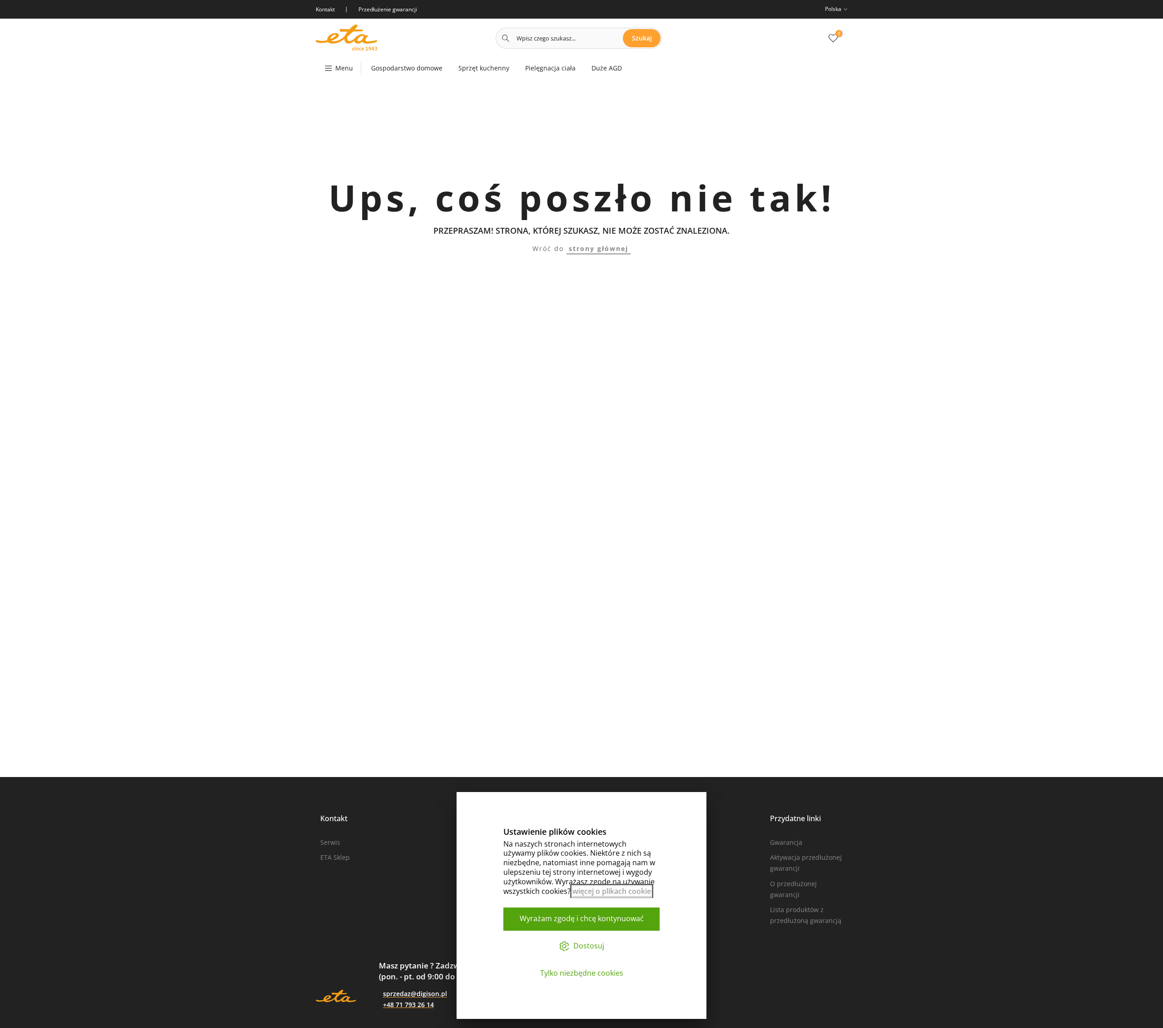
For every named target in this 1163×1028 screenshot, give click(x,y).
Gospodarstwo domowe (406, 68)
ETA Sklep (335, 857)
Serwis (330, 842)
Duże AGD (606, 68)
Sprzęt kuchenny (483, 68)
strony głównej (598, 248)
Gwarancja (786, 842)
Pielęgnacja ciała (550, 68)
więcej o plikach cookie (611, 891)
